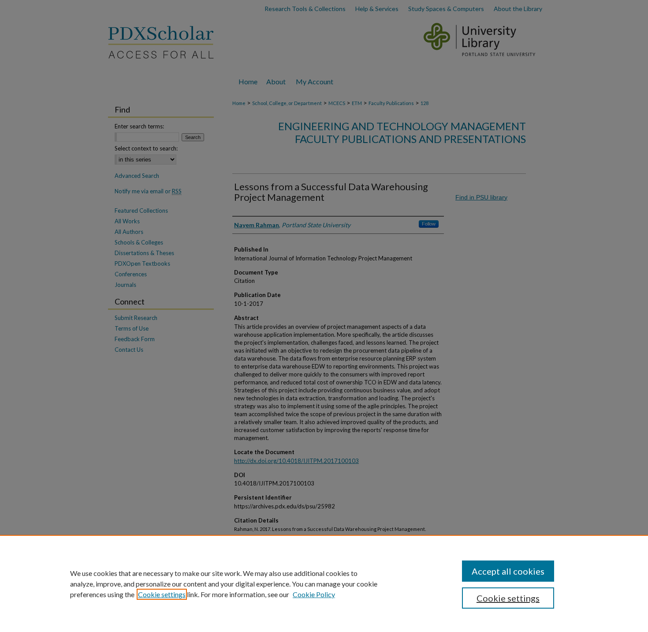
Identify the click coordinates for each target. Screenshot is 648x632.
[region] (324, 583)
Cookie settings (162, 594)
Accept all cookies (508, 571)
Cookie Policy (314, 594)
